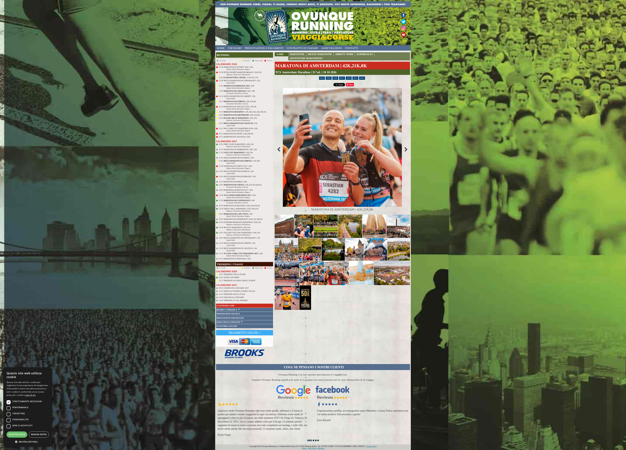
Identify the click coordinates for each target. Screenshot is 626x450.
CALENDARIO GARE (225, 306)
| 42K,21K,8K (240, 101)
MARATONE (297, 54)
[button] (308, 440)
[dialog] (27, 407)
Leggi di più (30, 395)
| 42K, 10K (239, 91)
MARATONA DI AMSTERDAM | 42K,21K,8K (321, 65)
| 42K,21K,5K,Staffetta (243, 185)
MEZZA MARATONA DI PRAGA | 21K (239, 171)
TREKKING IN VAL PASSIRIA (236, 300)
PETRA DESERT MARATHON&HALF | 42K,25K (243, 72)
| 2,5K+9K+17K (241, 77)
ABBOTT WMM (344, 54)
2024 (322, 78)
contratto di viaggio (302, 48)
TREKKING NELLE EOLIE (234, 294)
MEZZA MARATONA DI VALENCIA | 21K (240, 248)
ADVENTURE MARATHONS (306, 58)
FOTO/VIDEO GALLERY (226, 326)
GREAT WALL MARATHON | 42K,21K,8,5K (241, 209)
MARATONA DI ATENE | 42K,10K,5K (238, 134)
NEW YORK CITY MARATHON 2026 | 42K (241, 128)
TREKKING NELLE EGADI (235, 274)
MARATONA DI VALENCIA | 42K (237, 137)
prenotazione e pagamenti (264, 48)
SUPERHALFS (365, 54)
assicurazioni (331, 48)
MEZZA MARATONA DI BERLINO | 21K (240, 176)
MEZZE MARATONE (320, 54)
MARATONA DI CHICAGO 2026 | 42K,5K (240, 107)
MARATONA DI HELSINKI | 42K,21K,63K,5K (242, 206)
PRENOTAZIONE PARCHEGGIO (230, 318)
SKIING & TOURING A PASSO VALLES (239, 291)
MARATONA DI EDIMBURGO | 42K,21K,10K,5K (243, 219)
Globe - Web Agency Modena (313, 448)
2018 (335, 78)
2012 (362, 78)
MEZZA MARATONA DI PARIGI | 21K (239, 158)
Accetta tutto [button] (17, 434)
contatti (351, 48)
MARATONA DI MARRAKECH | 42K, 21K (240, 149)
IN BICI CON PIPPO (231, 277)
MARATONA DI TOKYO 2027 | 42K (238, 166)
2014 (349, 78)
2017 (342, 78)
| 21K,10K (242, 161)
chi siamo (235, 48)
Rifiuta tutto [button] (39, 434)
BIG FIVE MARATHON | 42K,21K (237, 227)
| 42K (239, 86)
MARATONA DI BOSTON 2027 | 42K (238, 190)
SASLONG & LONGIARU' (234, 297)
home (221, 48)
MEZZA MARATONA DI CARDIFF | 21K (239, 96)
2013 (355, 78)
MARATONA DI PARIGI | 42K (235, 182)
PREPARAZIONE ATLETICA (228, 314)
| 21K (240, 123)
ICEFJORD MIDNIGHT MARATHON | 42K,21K (242, 222)
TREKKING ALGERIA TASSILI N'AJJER (239, 280)
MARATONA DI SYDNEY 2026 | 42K (238, 67)
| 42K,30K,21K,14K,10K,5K (245, 112)
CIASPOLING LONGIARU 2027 (236, 288)
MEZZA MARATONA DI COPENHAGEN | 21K (242, 81)
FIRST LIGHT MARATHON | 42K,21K (239, 144)
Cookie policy (371, 446)
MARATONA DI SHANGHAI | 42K (237, 259)
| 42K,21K (240, 118)
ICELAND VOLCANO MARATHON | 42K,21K (242, 233)
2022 (329, 78)
